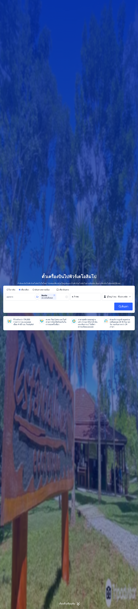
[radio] (10, 290)
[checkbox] (62, 290)
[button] (116, 4)
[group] (21, 296)
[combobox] (10, 297)
